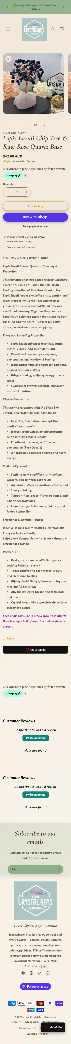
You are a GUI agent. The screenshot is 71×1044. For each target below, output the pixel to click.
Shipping (7, 161)
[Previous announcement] (7, 7)
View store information (21, 247)
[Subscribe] (58, 869)
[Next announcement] (63, 7)
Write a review (35, 738)
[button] (8, 29)
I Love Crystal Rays (33, 1017)
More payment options (35, 226)
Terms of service (27, 1028)
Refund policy (32, 1022)
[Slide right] (44, 125)
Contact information (37, 1033)
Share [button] (10, 638)
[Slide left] (26, 125)
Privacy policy (51, 1022)
